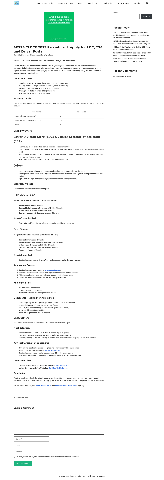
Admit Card (93, 3)
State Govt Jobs (65, 3)
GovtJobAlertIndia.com (58, 368)
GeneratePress (98, 476)
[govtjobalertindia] (16, 3)
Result (80, 3)
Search (115, 12)
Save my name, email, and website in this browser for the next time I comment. (47, 457)
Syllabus (137, 3)
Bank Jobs (107, 3)
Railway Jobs (123, 3)
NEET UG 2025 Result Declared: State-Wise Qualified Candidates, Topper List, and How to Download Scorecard (131, 35)
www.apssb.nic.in (62, 365)
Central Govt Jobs (45, 3)
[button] (147, 3)
